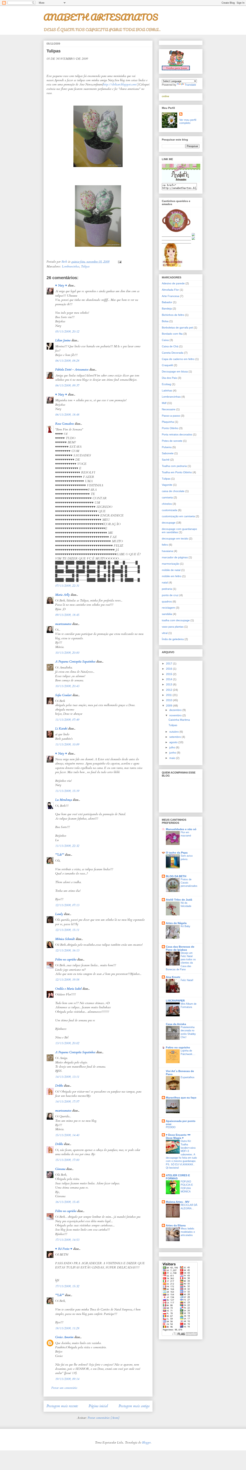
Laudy (59, 914)
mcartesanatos (63, 624)
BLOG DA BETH (176, 876)
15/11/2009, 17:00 (67, 1160)
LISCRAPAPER (175, 1000)
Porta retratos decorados (177, 434)
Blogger (146, 1442)
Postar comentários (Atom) (103, 1418)
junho (173, 752)
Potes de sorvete (172, 440)
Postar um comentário (64, 1388)
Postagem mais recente (62, 1406)
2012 (169, 689)
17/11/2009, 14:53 (67, 1240)
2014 (169, 679)
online (165, 96)
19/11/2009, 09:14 (67, 1379)
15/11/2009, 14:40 (67, 1135)
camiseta (167, 497)
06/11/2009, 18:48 (67, 415)
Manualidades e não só (181, 829)
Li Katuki (61, 728)
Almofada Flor (170, 289)
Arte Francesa (170, 296)
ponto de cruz (170, 595)
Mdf (164, 403)
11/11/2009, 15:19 (67, 791)
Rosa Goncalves (64, 424)
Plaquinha (168, 421)
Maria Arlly (62, 595)
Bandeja (167, 308)
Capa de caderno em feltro (178, 359)
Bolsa (165, 321)
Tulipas (85, 266)
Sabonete (168, 453)
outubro (174, 731)
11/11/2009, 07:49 (67, 720)
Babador (167, 302)
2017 (169, 663)
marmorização (170, 563)
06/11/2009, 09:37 (67, 385)
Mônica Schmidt (65, 939)
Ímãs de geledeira (173, 639)
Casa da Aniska (176, 1024)
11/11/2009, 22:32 (67, 846)
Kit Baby (185, 926)
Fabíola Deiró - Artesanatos (71, 369)
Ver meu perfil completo (187, 121)
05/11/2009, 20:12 (67, 331)
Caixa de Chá (170, 346)
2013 (169, 684)
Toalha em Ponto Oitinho (177, 472)
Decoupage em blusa (175, 371)
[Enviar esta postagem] (119, 262)
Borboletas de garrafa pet (177, 327)
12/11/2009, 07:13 (67, 905)
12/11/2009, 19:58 (67, 980)
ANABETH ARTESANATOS (100, 17)
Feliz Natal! (187, 980)
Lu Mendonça (63, 800)
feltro (165, 544)
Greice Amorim (64, 1337)
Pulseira (167, 447)
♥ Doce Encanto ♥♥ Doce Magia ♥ (178, 1136)
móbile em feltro (171, 576)
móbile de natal (171, 570)
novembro (175, 715)
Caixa (165, 340)
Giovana (60, 1169)
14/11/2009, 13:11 (67, 1077)
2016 (169, 668)
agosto (173, 742)
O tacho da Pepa (177, 852)
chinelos (167, 503)
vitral (165, 632)
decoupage (168, 522)
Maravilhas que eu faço (181, 1097)
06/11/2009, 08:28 (67, 361)
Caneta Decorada (172, 352)
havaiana (167, 551)
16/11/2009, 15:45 (67, 1202)
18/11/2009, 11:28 (67, 1328)
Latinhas (167, 390)
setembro (175, 736)
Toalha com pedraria (174, 465)
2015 (169, 674)
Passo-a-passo (171, 415)
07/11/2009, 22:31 (67, 586)
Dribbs (59, 1086)
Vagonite (167, 484)
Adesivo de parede (173, 283)
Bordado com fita (172, 333)
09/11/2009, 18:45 (67, 615)
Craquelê (167, 365)
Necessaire (168, 409)
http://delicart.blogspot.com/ (120, 84)
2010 (169, 700)
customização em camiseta (178, 516)
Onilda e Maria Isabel (68, 989)
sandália (167, 613)
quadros (167, 601)
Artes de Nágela (176, 923)
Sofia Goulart (63, 695)
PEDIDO (170, 1127)
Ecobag (166, 384)
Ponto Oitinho (170, 428)
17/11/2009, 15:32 (67, 1286)
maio (172, 757)
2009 (169, 705)
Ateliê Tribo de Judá (179, 899)
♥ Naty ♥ (61, 285)
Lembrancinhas (70, 266)
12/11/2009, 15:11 (67, 930)
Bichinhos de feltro (173, 314)
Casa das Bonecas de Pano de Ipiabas (180, 948)
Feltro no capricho (65, 959)
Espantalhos (187, 1077)
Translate (190, 84)
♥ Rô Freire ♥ (63, 1249)
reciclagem (168, 607)
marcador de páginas (175, 557)
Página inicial (98, 1406)
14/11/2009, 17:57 (67, 1101)
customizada (169, 510)
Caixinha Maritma (179, 719)
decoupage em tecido (175, 538)
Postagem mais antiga (134, 1406)
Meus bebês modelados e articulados (188, 1232)
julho (172, 747)
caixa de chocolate (173, 491)
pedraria (167, 588)
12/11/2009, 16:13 (67, 950)
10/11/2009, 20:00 (67, 653)
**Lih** (59, 855)
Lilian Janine (63, 340)
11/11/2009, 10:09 (67, 744)
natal (165, 582)
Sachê (166, 459)
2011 (169, 695)
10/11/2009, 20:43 (67, 686)
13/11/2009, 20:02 (67, 1043)
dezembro (175, 709)
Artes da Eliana (176, 1225)
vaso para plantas (173, 626)
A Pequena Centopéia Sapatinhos (75, 661)
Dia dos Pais (169, 377)
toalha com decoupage (176, 620)
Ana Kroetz (173, 977)
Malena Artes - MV (177, 1201)
